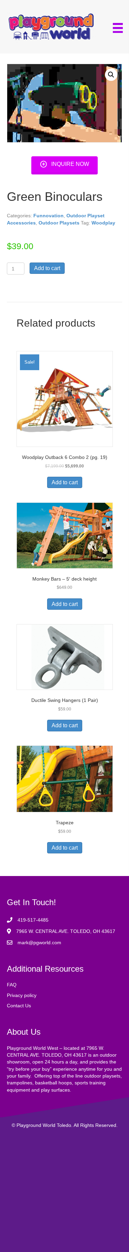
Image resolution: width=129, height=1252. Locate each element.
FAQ (12, 984)
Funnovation (48, 215)
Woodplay (103, 223)
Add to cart (47, 268)
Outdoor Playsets (59, 223)
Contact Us (19, 1005)
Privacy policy (21, 995)
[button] (64, 164)
